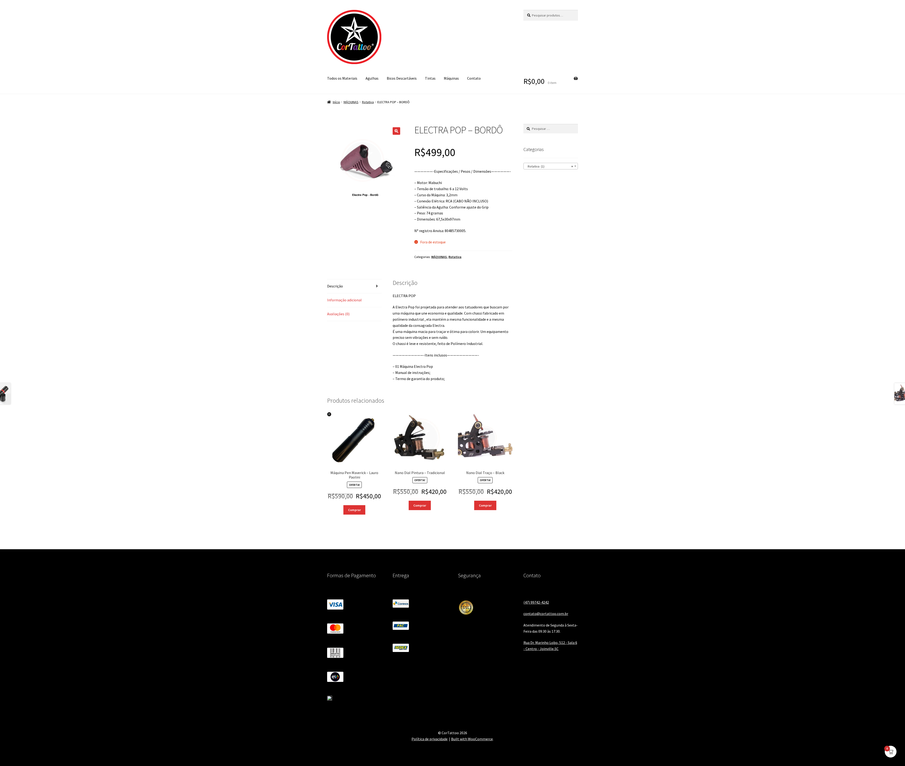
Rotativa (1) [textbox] (549, 166)
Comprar (354, 510)
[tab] (354, 286)
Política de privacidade (429, 739)
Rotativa (368, 102)
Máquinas (451, 78)
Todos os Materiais (342, 78)
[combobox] (550, 166)
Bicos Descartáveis (402, 78)
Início (336, 102)
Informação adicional (344, 300)
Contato (474, 78)
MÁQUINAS (351, 102)
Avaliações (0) (338, 313)
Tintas (430, 78)
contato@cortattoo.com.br (545, 613)
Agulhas (372, 78)
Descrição (335, 286)
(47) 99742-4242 (536, 602)
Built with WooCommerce (472, 739)
